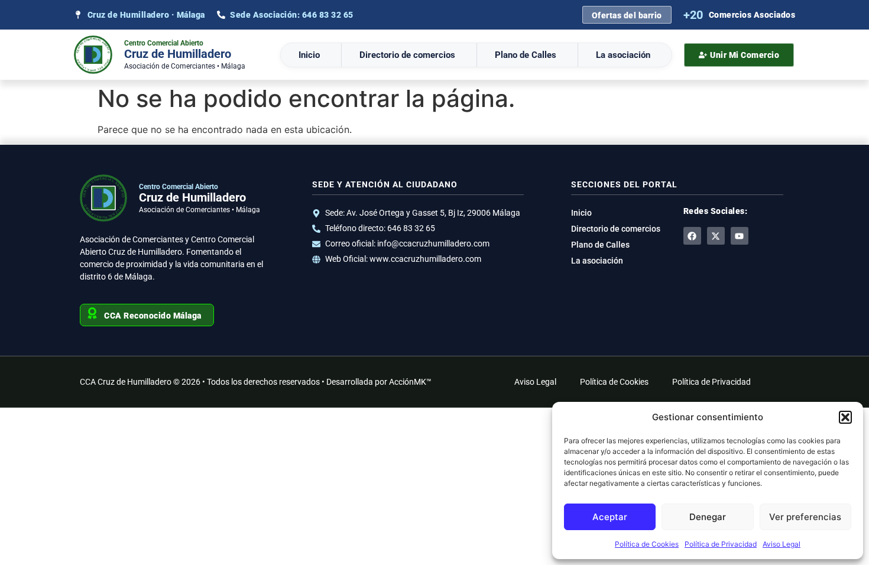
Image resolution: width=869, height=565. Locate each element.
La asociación (623, 55)
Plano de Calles (525, 55)
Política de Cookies (647, 544)
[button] (845, 417)
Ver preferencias (805, 516)
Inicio (309, 55)
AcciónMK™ (410, 382)
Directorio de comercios (407, 55)
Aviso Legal (781, 544)
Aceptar (609, 516)
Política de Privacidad (721, 544)
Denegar (707, 516)
